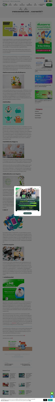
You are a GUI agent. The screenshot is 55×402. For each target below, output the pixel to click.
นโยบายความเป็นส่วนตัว (5, 400)
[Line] (52, 393)
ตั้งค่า (30, 400)
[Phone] (52, 396)
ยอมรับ (50, 400)
